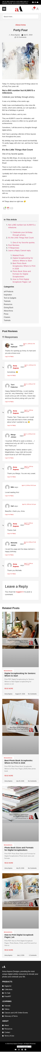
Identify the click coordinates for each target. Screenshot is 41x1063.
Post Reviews (13, 245)
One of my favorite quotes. (24, 242)
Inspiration (8, 295)
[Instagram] (35, 2)
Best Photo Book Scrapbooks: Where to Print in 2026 (24, 266)
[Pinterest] (22, 1049)
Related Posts (18, 255)
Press (6, 314)
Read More (8, 688)
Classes (7, 317)
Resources (8, 304)
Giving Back (8, 307)
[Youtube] (37, 2)
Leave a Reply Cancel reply (19, 250)
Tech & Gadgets (10, 298)
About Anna (20, 25)
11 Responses (13, 248)
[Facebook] (33, 2)
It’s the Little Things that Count (21, 238)
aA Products (8, 291)
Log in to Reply (9, 356)
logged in (20, 592)
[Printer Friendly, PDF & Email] (8, 208)
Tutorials (7, 301)
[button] (4, 9)
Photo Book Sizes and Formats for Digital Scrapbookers (22, 274)
